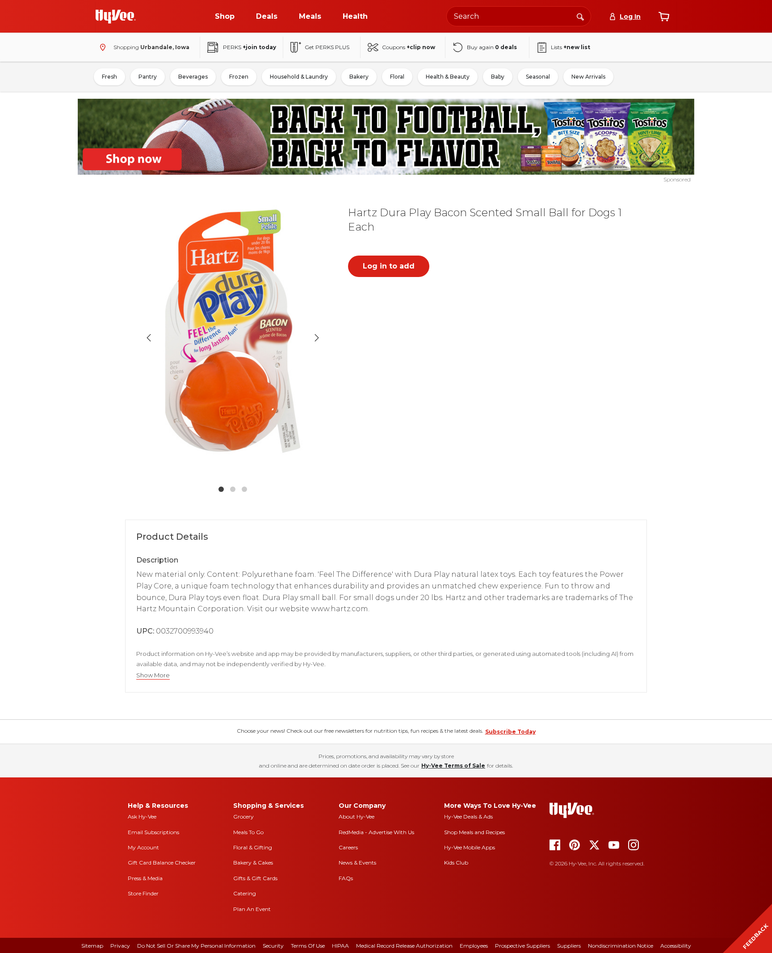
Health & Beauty (448, 76)
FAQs (346, 878)
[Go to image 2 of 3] (233, 489)
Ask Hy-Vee (142, 816)
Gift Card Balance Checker (162, 862)
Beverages (193, 76)
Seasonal (538, 76)
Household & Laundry (299, 76)
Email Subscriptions (153, 832)
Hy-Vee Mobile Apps (469, 847)
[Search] (580, 16)
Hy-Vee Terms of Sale (453, 765)
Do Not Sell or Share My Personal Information (196, 945)
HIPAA (340, 945)
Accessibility (675, 945)
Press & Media (145, 878)
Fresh (109, 76)
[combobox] (518, 16)
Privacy (120, 945)
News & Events (357, 862)
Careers (348, 847)
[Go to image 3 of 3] (244, 489)
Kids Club (456, 862)
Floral (397, 76)
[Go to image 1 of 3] (221, 489)
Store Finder (143, 893)
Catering (244, 893)
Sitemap (92, 945)
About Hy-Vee (356, 816)
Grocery (243, 816)
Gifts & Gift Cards (255, 878)
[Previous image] (148, 337)
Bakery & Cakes (253, 862)
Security (273, 945)
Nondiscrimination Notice (620, 945)
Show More (153, 675)
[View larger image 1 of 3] (232, 337)
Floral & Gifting (252, 847)
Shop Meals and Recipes (474, 832)
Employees (474, 945)
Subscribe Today (510, 731)
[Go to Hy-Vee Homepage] (116, 16)
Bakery (359, 76)
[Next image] (316, 337)
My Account (143, 847)
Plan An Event (252, 909)
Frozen (238, 76)
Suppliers (569, 945)
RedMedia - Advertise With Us (376, 832)
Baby (497, 76)
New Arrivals (588, 76)
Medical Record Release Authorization (404, 945)
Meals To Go (248, 832)
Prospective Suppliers (522, 945)
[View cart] (663, 16)
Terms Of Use (308, 945)
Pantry (147, 76)
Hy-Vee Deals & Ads (468, 816)
